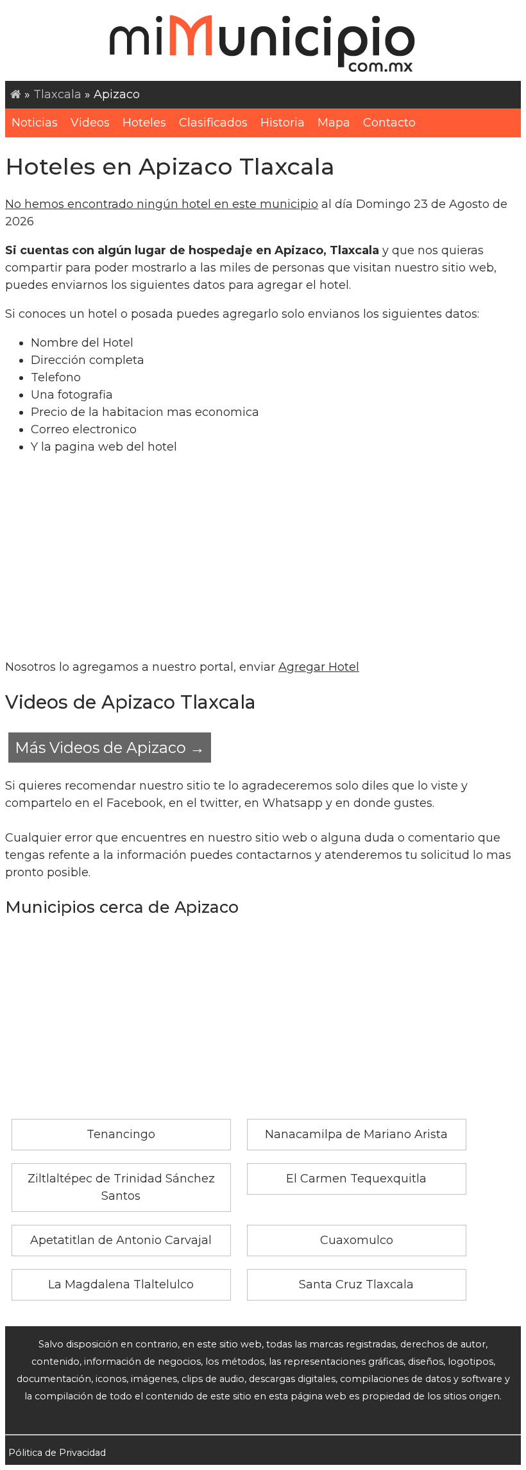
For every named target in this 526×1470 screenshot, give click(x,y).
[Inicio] (15, 94)
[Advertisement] (263, 557)
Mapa (334, 123)
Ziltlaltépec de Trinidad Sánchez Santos (121, 1187)
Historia (282, 123)
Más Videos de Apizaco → (110, 747)
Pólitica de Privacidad (57, 1452)
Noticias (35, 123)
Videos (90, 123)
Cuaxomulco (356, 1240)
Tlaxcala (57, 94)
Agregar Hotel (318, 667)
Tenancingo (121, 1134)
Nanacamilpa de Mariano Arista (356, 1134)
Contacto (389, 123)
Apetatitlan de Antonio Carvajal (121, 1240)
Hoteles (144, 123)
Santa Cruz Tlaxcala (356, 1284)
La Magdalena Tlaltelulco (121, 1284)
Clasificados (213, 123)
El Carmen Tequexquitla (356, 1179)
